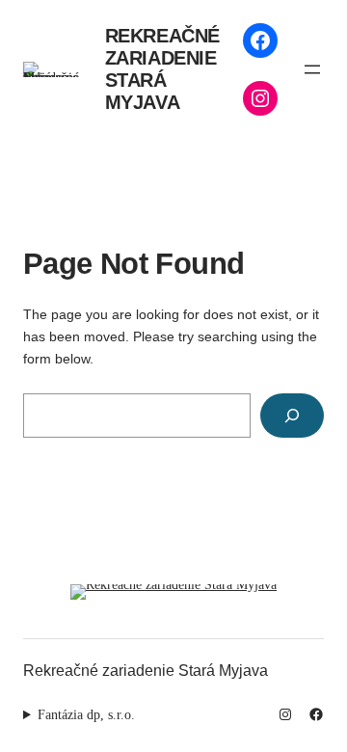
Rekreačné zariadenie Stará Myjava (162, 69)
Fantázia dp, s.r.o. (86, 714)
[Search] (292, 416)
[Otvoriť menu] (312, 69)
